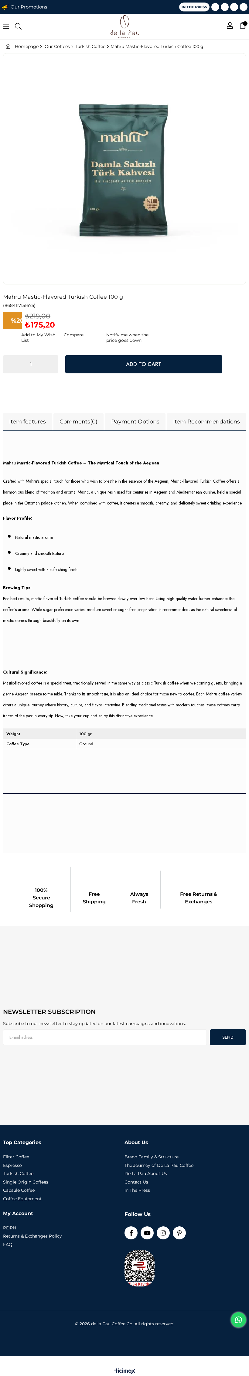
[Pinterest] (243, 7)
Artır (50, 364)
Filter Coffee (16, 1157)
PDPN (9, 1228)
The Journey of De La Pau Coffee (158, 1165)
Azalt (10, 364)
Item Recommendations (206, 421)
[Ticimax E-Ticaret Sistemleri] (124, 1371)
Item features (27, 421)
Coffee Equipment (22, 1198)
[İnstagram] (163, 1232)
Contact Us (136, 1182)
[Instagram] (234, 7)
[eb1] (62, 962)
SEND (228, 1037)
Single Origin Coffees (25, 1182)
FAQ (7, 1244)
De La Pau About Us (145, 1173)
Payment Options (135, 421)
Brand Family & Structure (151, 1157)
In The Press (137, 1190)
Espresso (12, 1165)
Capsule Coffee (19, 1190)
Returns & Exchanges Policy (32, 1236)
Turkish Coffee (18, 1173)
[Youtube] (225, 7)
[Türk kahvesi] (62, 1089)
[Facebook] (215, 7)
